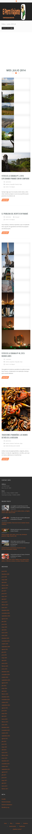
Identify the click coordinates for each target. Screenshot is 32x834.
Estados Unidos (20, 511)
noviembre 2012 (6, 730)
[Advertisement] (16, 49)
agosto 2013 (5, 708)
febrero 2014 (5, 694)
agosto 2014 (5, 683)
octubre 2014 (5, 677)
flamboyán (24, 534)
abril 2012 (4, 749)
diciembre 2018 (5, 574)
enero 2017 (4, 607)
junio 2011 (4, 777)
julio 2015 (4, 652)
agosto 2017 (5, 588)
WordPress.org (5, 807)
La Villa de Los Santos (10, 561)
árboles (3, 534)
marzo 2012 (4, 752)
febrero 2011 (5, 788)
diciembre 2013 (5, 697)
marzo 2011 (4, 786)
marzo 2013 (4, 719)
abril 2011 (4, 783)
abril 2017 (4, 599)
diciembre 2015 (5, 638)
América (7, 184)
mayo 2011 (4, 780)
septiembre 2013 (6, 705)
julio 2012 (4, 741)
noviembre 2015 (6, 641)
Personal (17, 217)
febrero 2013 (5, 722)
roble (15, 536)
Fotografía (12, 184)
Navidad (23, 522)
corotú (17, 534)
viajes (6, 512)
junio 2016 (4, 624)
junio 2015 (4, 655)
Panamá (17, 184)
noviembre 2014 (6, 674)
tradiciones (4, 524)
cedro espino (12, 534)
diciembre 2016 (5, 610)
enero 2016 (4, 635)
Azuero (3, 559)
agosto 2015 (5, 649)
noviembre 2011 (6, 763)
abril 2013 (4, 716)
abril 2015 (4, 660)
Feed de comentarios (7, 804)
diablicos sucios (18, 559)
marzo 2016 (4, 632)
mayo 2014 (4, 688)
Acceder (4, 799)
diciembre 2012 (5, 727)
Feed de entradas (6, 802)
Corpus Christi (8, 559)
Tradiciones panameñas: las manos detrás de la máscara (15, 436)
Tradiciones (16, 443)
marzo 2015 (4, 663)
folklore (3, 561)
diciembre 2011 (5, 761)
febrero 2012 (5, 755)
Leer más (5, 200)
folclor (27, 559)
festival (24, 559)
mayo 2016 (4, 627)
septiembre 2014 (6, 680)
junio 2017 (4, 593)
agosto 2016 (5, 618)
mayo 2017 (4, 596)
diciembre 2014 (5, 671)
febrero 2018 (5, 585)
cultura (12, 511)
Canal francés (13, 548)
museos (3, 512)
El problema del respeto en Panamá (15, 213)
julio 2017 (4, 591)
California (8, 511)
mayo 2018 (4, 579)
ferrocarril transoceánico (7, 549)
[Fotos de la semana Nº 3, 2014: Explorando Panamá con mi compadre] (16, 84)
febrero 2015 (5, 666)
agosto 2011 (5, 772)
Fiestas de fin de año (16, 522)
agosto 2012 (5, 738)
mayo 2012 (4, 747)
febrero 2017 (5, 604)
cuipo (20, 534)
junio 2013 (4, 710)
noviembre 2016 (6, 613)
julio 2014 (4, 685)
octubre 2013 (5, 702)
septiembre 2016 (6, 616)
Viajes (20, 184)
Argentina (12, 362)
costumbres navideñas (6, 522)
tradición (27, 561)
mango (7, 536)
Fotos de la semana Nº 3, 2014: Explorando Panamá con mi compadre (15, 177)
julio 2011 (4, 775)
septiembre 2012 (6, 736)
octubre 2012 (5, 733)
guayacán (4, 536)
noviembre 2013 (6, 699)
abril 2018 (4, 582)
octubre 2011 (5, 766)
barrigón (7, 534)
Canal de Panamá (5, 548)
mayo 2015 (4, 657)
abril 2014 (4, 691)
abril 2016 (4, 630)
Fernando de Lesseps (21, 548)
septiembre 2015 (6, 646)
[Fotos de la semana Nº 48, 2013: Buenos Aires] (16, 249)
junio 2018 (4, 577)
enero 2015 (4, 669)
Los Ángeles (27, 511)
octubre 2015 (5, 643)
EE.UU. (15, 511)
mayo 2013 (4, 713)
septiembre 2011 (6, 769)
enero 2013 (4, 724)
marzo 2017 (4, 602)
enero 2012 (4, 758)
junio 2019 (4, 571)
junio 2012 (4, 744)
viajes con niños (11, 512)
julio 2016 (4, 621)
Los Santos (17, 561)
